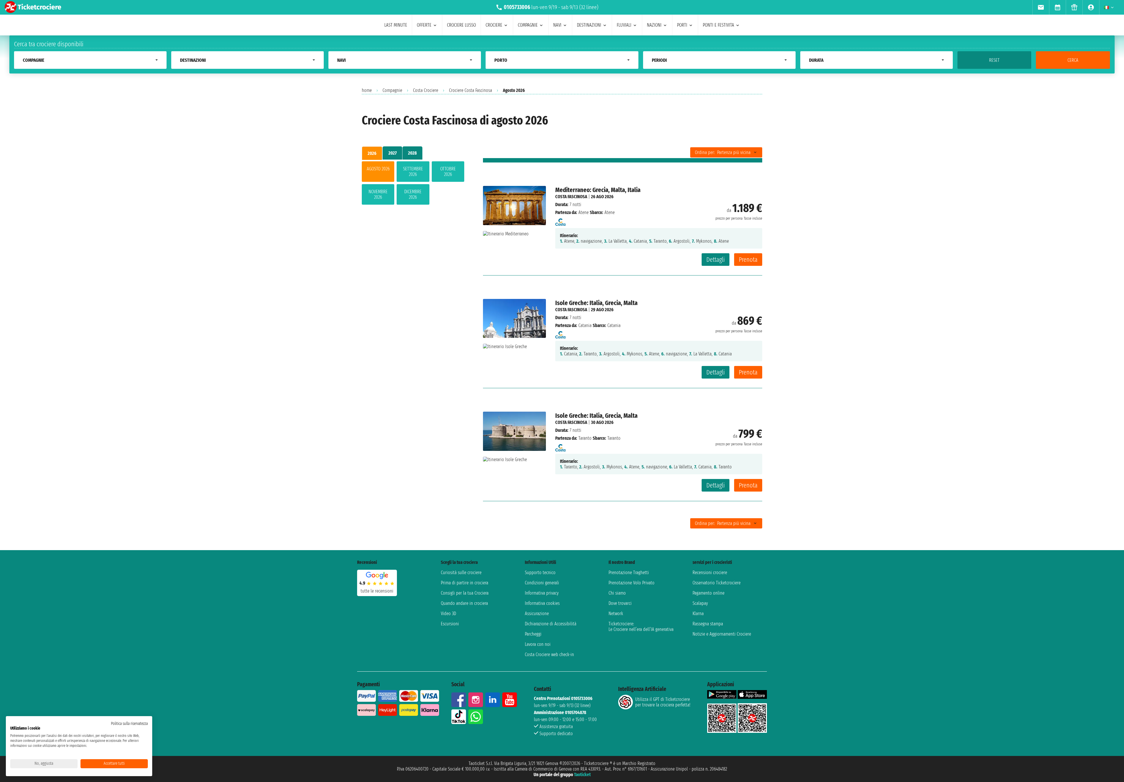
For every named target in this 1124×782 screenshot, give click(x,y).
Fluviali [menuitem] (624, 25)
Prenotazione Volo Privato (631, 583)
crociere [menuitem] (494, 25)
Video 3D (448, 613)
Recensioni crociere (710, 572)
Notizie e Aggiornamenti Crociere (722, 634)
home (367, 90)
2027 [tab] (392, 153)
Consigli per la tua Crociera (465, 593)
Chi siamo (617, 593)
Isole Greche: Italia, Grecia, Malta (596, 303)
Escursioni (450, 624)
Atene (583, 212)
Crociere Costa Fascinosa (470, 90)
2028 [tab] (412, 153)
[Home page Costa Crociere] (560, 220)
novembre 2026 (378, 194)
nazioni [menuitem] (654, 25)
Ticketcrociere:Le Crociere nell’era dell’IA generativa (641, 626)
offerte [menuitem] (424, 25)
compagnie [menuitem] (528, 25)
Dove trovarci (620, 603)
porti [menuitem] (682, 25)
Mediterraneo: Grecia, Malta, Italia (597, 190)
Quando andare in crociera (464, 603)
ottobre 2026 (448, 171)
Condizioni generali (542, 583)
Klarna (698, 613)
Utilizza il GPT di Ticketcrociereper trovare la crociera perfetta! (662, 702)
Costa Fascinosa (571, 196)
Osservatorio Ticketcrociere (717, 583)
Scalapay (700, 603)
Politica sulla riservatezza (129, 723)
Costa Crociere (425, 90)
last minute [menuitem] (395, 25)
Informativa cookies (542, 603)
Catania (585, 325)
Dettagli (715, 259)
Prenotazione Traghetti (629, 572)
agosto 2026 (378, 169)
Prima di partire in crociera (464, 583)
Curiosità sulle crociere (461, 572)
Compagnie (392, 90)
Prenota (748, 259)
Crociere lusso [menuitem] (461, 25)
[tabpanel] (413, 184)
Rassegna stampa (708, 624)
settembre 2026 (413, 171)
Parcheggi (533, 634)
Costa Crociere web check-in (549, 654)
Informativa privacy (541, 593)
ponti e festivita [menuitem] (718, 25)
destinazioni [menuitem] (589, 25)
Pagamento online (708, 593)
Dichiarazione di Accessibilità (550, 624)
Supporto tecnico (540, 572)
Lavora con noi (538, 644)
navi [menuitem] (557, 25)
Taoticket (582, 774)
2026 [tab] (372, 153)
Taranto (585, 438)
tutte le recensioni (377, 591)
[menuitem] (1040, 7)
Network (616, 613)
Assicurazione (537, 613)
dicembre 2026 (413, 194)
